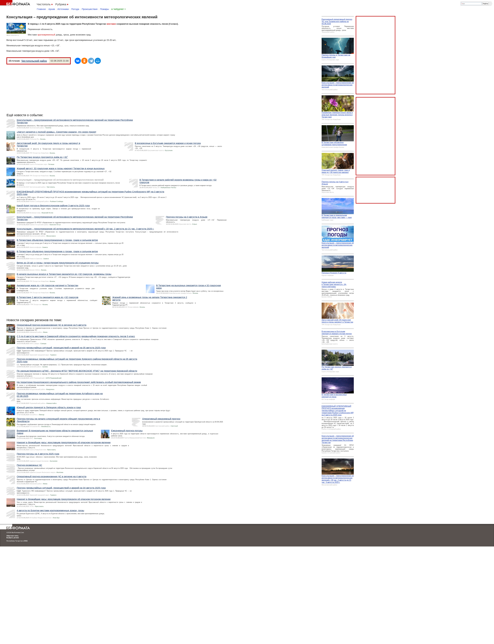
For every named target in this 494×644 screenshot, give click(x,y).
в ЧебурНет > (118, 9)
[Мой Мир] (98, 61)
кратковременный (46, 34)
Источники (63, 9)
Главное (41, 9)
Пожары (104, 9)
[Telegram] (91, 61)
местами (111, 24)
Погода (75, 9)
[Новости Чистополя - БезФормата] (15, 3)
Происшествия (90, 9)
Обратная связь (12, 536)
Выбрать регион (12, 538)
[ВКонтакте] (78, 61)
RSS (26, 541)
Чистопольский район (34, 60)
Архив (51, 9)
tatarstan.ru (15, 35)
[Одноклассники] (84, 61)
